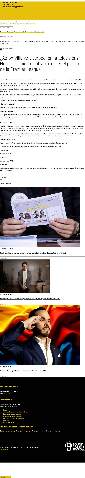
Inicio (5, 410)
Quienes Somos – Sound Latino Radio (15, 412)
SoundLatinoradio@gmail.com (13, 7)
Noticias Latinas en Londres (12, 416)
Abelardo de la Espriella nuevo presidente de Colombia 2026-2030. (23, 371)
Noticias (6, 420)
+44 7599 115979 (9, 4)
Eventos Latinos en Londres (12, 414)
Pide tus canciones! (5, 477)
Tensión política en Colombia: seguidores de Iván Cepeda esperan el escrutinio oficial (30, 299)
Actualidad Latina (8, 422)
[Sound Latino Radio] (18, 23)
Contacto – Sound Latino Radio (13, 418)
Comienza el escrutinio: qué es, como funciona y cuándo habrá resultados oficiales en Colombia (33, 253)
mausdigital (4, 449)
